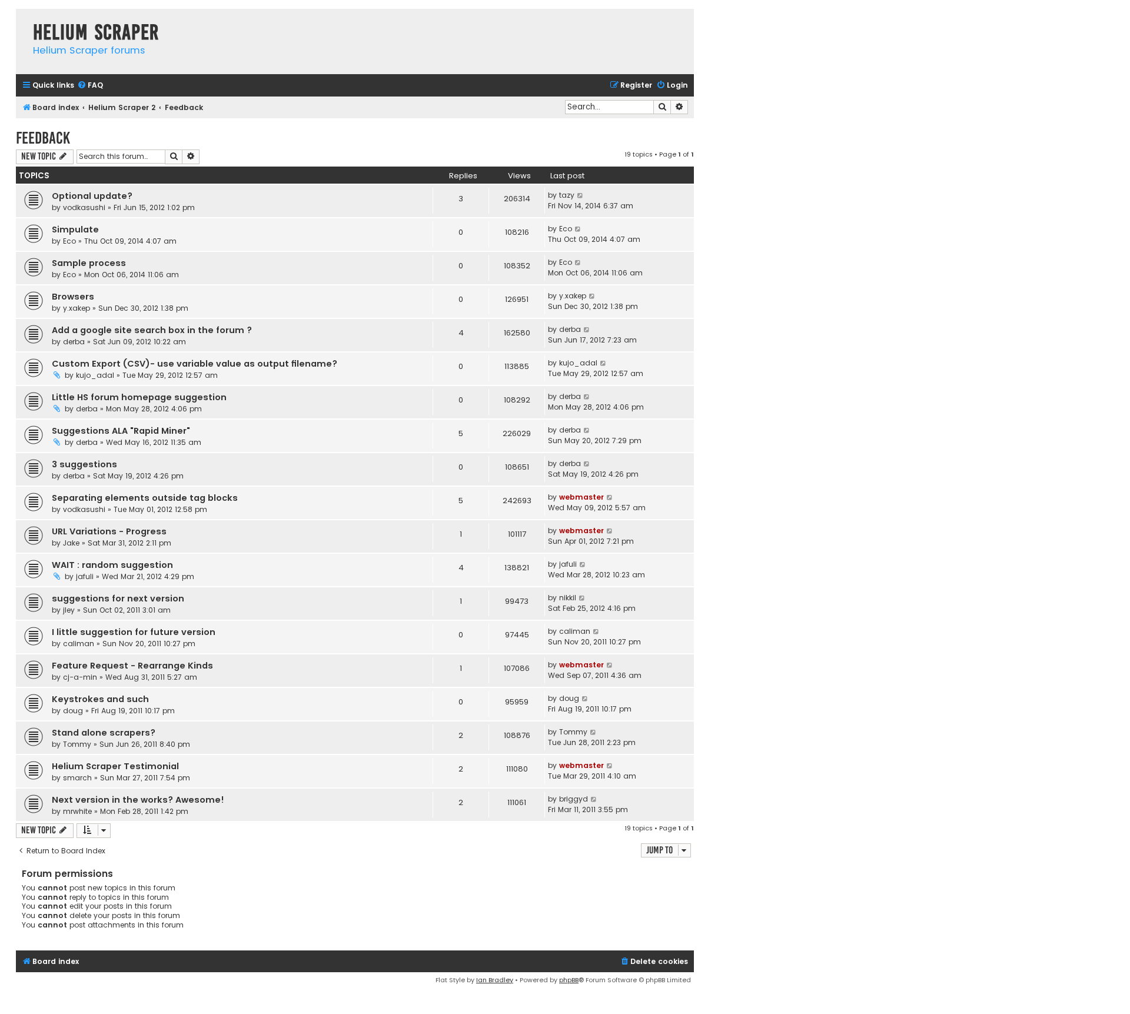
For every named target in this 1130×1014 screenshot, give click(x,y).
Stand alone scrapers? (103, 733)
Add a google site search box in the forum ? (152, 330)
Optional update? (92, 196)
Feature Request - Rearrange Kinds (132, 665)
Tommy (77, 744)
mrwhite (77, 811)
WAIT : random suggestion (112, 565)
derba (74, 342)
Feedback (43, 138)
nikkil (567, 598)
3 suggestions (84, 464)
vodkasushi (84, 207)
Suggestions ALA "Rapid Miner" (121, 431)
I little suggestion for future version (133, 632)
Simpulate (75, 229)
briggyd (573, 799)
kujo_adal (95, 375)
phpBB (569, 980)
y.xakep (76, 308)
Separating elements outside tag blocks (145, 498)
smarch (77, 778)
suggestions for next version (118, 598)
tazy (566, 195)
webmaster (581, 497)
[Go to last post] (580, 195)
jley (69, 610)
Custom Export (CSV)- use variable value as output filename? (194, 364)
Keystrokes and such (100, 699)
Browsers (73, 296)
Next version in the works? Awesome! (138, 800)
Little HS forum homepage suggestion (139, 397)
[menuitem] (90, 86)
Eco (69, 241)
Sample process (89, 263)
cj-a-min (80, 677)
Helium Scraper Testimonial (115, 766)
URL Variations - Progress (109, 531)
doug (73, 711)
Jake (71, 543)
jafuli (85, 576)
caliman (78, 644)
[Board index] (21, 20)
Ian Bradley (494, 980)
